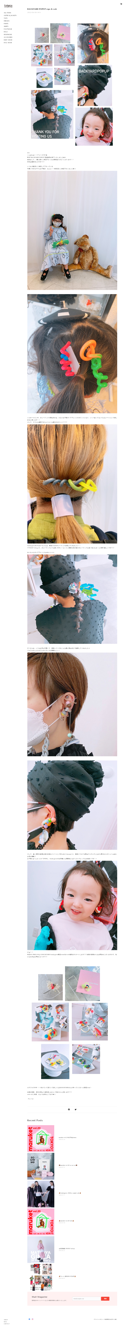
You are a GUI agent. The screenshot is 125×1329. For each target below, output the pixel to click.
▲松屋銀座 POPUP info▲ (67, 1248)
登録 (105, 1298)
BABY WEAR (8, 40)
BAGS (6, 31)
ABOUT (6, 1319)
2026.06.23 (62, 1250)
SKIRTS (6, 26)
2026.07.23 (62, 1167)
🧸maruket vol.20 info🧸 (66, 1221)
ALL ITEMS (7, 12)
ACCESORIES (8, 37)
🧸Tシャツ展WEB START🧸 (67, 1276)
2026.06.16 (62, 1278)
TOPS (6, 18)
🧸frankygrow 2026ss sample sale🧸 (70, 1193)
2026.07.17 (62, 1195)
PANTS (6, 23)
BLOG (5, 1321)
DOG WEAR (8, 42)
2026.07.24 (62, 1139)
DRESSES (6, 21)
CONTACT (7, 1323)
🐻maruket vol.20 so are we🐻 (68, 1165)
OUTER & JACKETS (10, 15)
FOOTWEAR (8, 29)
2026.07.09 (62, 1222)
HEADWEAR (8, 34)
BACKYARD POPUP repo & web (42, 9)
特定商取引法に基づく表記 (110, 1319)
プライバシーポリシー (99, 1319)
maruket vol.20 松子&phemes (67, 1137)
